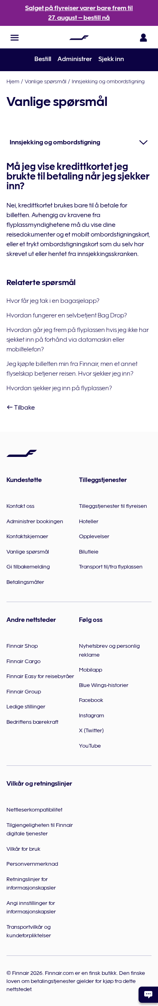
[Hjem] (79, 38)
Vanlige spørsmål (45, 81)
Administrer (75, 59)
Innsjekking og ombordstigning (108, 81)
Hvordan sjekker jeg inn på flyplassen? (59, 388)
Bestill (42, 59)
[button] (14, 38)
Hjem (12, 81)
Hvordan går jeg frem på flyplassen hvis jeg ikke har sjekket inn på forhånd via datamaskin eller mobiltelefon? (77, 339)
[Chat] (148, 995)
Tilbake (24, 407)
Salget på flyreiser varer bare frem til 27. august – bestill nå (79, 12)
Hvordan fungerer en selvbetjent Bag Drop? (66, 315)
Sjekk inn (111, 59)
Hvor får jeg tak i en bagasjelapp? (52, 300)
